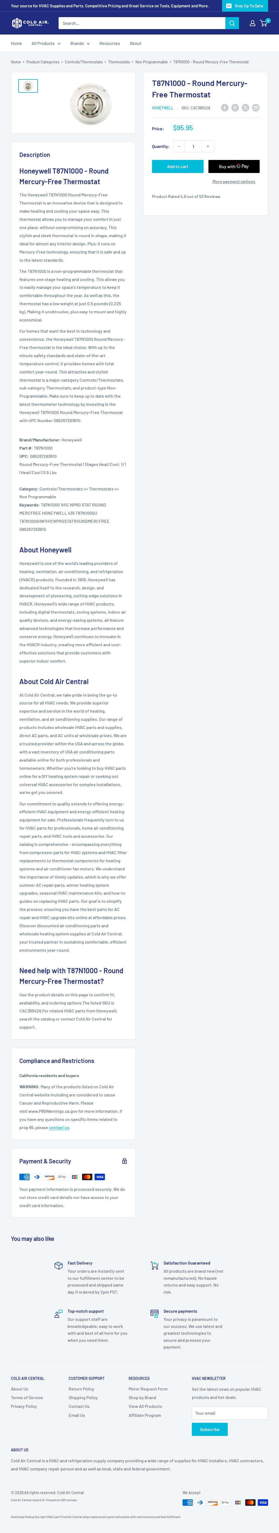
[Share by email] (256, 107)
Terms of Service (27, 1397)
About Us (19, 1388)
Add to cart (177, 166)
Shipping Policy (83, 1397)
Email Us (77, 1415)
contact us (59, 1127)
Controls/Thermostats (84, 62)
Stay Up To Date (249, 5)
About (135, 43)
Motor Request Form (148, 1388)
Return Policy (81, 1388)
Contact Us (79, 1406)
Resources (109, 43)
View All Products (145, 1406)
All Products (43, 43)
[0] (263, 23)
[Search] (232, 23)
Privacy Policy (24, 1406)
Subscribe (210, 1429)
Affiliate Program (145, 1415)
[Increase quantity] (208, 146)
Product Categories (42, 62)
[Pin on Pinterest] (235, 107)
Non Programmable (151, 62)
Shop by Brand (142, 1397)
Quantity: (161, 146)
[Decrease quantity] (179, 146)
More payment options (234, 181)
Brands (77, 43)
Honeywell (163, 108)
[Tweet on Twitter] (245, 107)
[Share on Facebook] (225, 107)
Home (16, 43)
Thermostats (119, 62)
